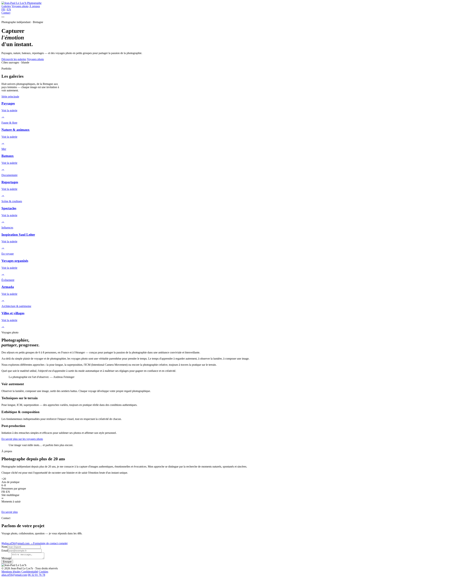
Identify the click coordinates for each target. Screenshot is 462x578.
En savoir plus (9, 511)
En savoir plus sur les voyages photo (22, 438)
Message (6, 558)
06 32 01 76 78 (36, 574)
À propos (34, 6)
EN (9, 9)
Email (4, 550)
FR (3, 9)
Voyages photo (20, 6)
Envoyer (7, 561)
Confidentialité (29, 571)
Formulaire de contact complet (48, 543)
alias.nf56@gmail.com (15, 543)
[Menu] (2, 16)
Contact (5, 12)
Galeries (6, 6)
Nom (4, 546)
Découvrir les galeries (13, 59)
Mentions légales (11, 571)
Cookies (43, 571)
